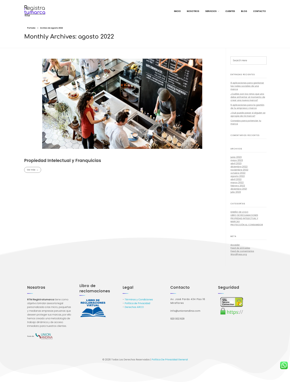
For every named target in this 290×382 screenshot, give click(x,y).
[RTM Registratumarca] (34, 10)
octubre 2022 (237, 173)
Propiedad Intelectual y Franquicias (62, 160)
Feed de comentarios (242, 251)
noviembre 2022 (239, 169)
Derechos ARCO (134, 307)
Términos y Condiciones (139, 299)
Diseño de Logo (239, 212)
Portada (31, 28)
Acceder (235, 244)
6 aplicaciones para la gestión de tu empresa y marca (247, 106)
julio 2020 (235, 192)
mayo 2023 (236, 160)
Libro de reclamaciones (244, 215)
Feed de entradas (240, 248)
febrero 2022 (237, 185)
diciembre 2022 (239, 166)
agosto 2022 (237, 176)
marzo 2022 (237, 182)
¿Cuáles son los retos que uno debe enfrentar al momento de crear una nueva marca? (247, 97)
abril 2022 (236, 179)
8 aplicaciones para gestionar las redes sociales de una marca (247, 86)
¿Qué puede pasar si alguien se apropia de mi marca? (247, 114)
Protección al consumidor (246, 224)
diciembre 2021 (238, 188)
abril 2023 (236, 163)
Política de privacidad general (170, 359)
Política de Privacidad (137, 303)
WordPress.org (238, 254)
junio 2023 (236, 157)
